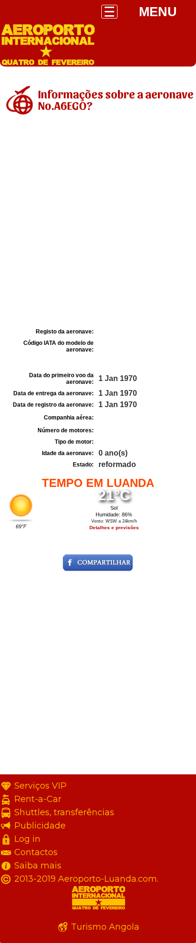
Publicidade (40, 825)
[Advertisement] (98, 223)
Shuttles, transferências (64, 812)
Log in (27, 839)
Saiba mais (37, 865)
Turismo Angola (105, 927)
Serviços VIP (40, 786)
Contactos (36, 852)
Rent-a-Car (37, 799)
